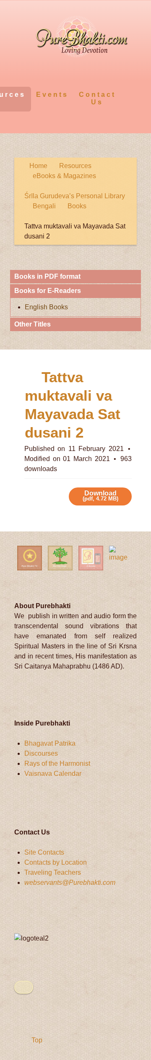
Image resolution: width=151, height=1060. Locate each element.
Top (36, 1040)
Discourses (41, 753)
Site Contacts (44, 852)
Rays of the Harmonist (57, 763)
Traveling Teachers (52, 872)
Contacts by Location (55, 862)
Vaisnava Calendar (52, 773)
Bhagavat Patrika (50, 743)
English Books (46, 307)
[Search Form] (129, 94)
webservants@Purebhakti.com (69, 882)
